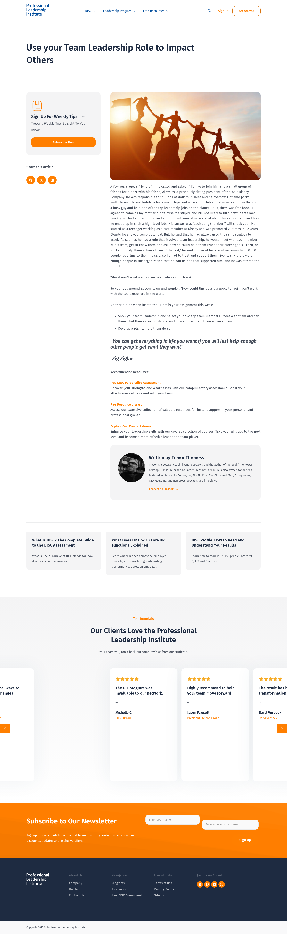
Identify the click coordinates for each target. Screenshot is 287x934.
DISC (88, 11)
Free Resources (153, 11)
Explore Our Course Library (130, 426)
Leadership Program (117, 11)
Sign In (223, 11)
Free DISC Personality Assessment (135, 383)
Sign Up (245, 840)
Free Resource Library (126, 404)
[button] (209, 11)
